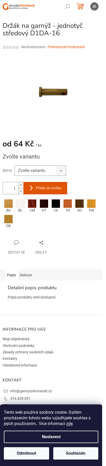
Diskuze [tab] (26, 275)
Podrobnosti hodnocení (66, 47)
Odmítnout (26, 453)
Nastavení (51, 436)
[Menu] (94, 6)
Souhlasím (75, 453)
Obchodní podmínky (18, 346)
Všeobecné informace (20, 365)
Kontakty (10, 358)
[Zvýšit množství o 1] (20, 185)
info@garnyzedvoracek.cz (31, 391)
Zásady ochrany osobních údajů (28, 352)
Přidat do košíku (49, 188)
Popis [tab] (11, 275)
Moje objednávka (16, 339)
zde (69, 423)
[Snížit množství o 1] (20, 191)
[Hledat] (67, 6)
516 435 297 (20, 398)
